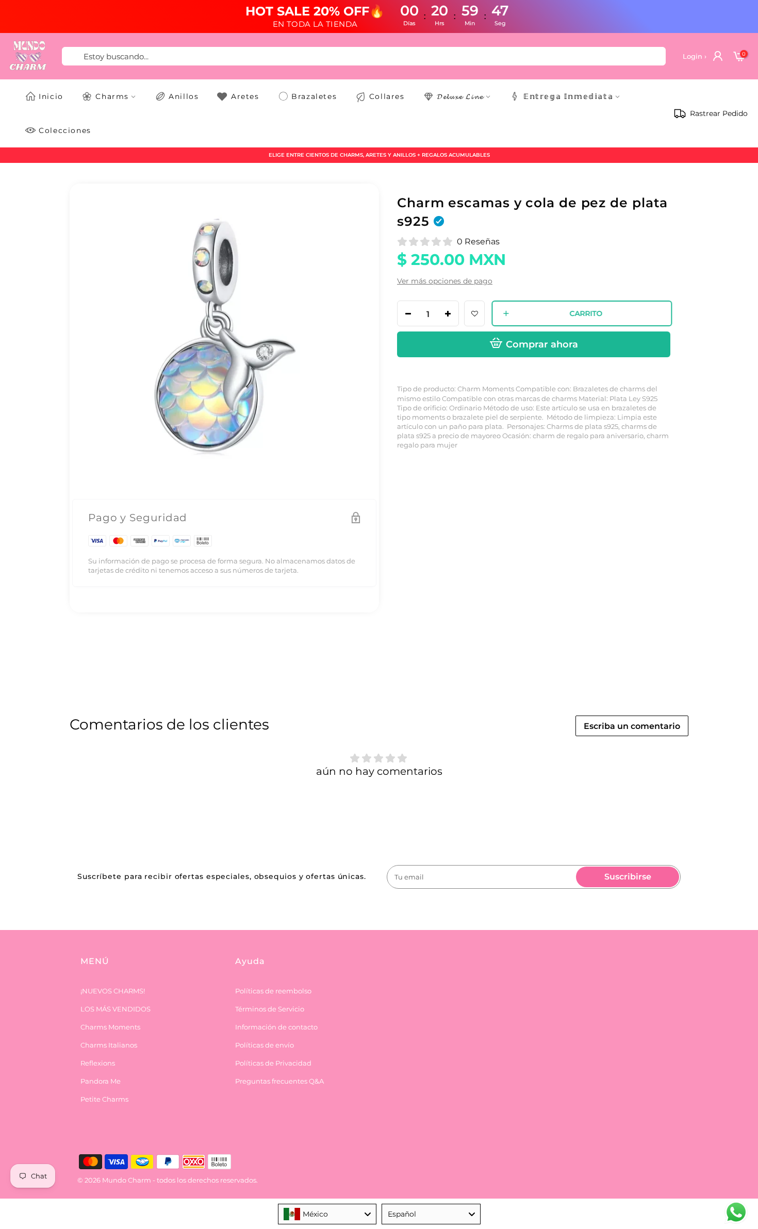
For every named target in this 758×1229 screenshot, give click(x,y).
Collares (387, 96)
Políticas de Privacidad (273, 1063)
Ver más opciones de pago (444, 281)
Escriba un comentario (632, 726)
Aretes (245, 96)
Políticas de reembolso (273, 991)
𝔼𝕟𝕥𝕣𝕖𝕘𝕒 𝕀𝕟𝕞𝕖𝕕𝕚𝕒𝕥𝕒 (568, 96)
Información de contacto (276, 1027)
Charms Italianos (108, 1045)
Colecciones (65, 130)
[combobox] (327, 1214)
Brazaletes (314, 96)
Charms (112, 96)
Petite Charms (104, 1099)
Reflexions (97, 1063)
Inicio (51, 96)
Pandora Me (100, 1081)
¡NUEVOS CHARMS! (112, 991)
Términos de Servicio (269, 1009)
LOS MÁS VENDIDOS (115, 1009)
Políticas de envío (264, 1045)
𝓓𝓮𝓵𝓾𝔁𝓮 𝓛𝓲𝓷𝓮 (460, 96)
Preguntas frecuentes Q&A (279, 1081)
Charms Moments (110, 1027)
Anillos (184, 96)
